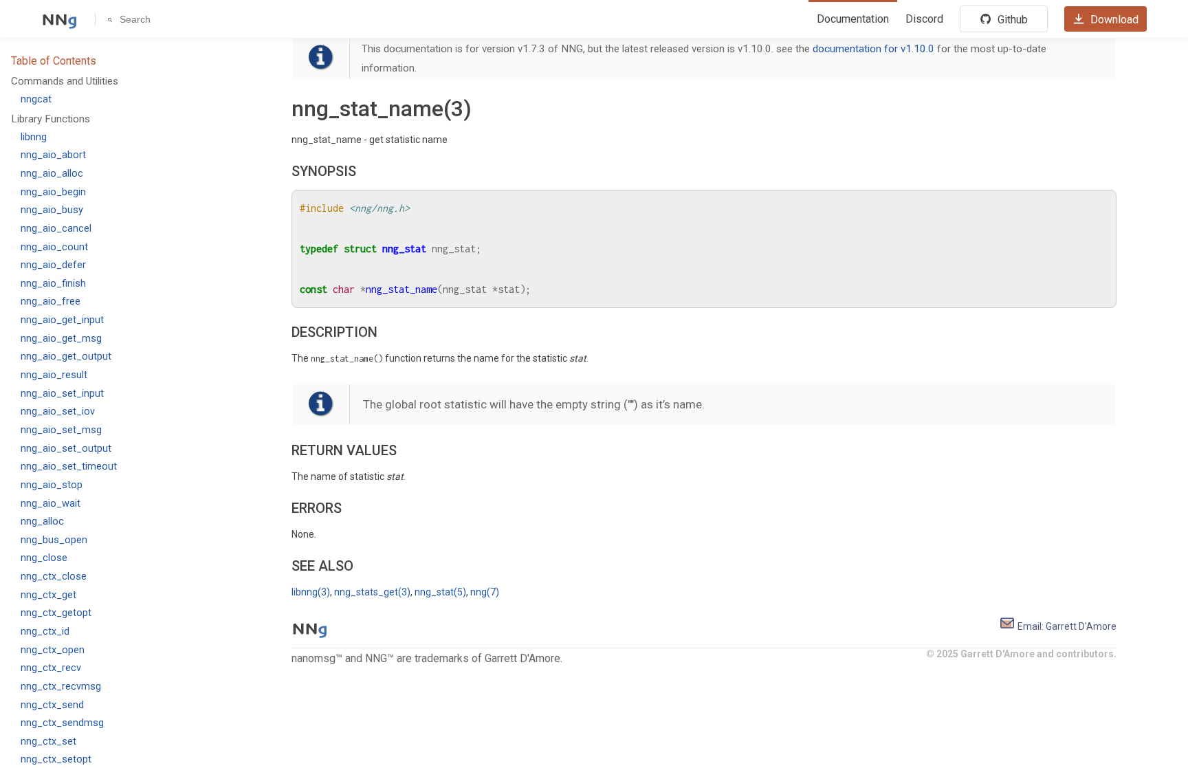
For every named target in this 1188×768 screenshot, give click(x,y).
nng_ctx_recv (51, 668)
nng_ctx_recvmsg (61, 686)
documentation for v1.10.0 (873, 49)
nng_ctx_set (48, 741)
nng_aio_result (54, 375)
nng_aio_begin (53, 192)
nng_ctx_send (52, 705)
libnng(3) (311, 591)
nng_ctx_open (53, 650)
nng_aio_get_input (62, 320)
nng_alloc (42, 521)
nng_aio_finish (53, 283)
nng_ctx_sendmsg (62, 723)
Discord (924, 18)
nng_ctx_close (54, 576)
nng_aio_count (54, 247)
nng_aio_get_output (66, 356)
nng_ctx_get (48, 595)
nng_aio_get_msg (61, 338)
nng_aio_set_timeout (69, 466)
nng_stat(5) (440, 591)
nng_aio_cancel (56, 228)
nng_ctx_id (45, 631)
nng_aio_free (50, 301)
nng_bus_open (54, 540)
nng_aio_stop (51, 485)
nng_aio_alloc (52, 173)
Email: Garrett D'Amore (1065, 626)
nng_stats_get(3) (372, 591)
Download (1113, 19)
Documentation (853, 18)
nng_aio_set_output (66, 448)
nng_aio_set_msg (61, 430)
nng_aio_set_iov (58, 411)
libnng (34, 137)
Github (1011, 19)
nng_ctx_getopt (56, 613)
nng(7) (484, 591)
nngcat (36, 99)
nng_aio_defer (53, 265)
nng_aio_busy (52, 210)
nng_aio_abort (53, 155)
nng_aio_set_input (62, 393)
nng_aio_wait (50, 503)
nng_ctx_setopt (56, 759)
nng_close (44, 558)
